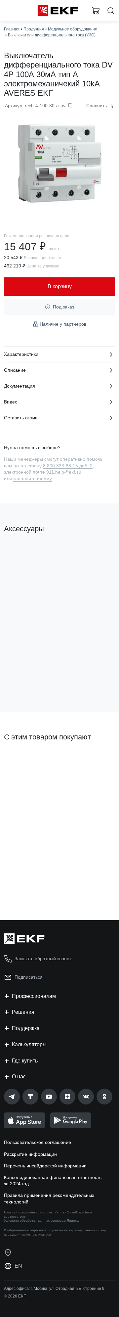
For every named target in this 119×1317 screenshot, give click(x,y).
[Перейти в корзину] (96, 10)
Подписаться (30, 888)
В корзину (29, 679)
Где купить (25, 1060)
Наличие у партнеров (63, 324)
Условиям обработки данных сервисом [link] (35, 1220)
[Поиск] (110, 11)
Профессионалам (34, 996)
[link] (12, 1097)
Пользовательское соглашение (37, 1142)
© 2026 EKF (15, 1296)
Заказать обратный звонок (43, 958)
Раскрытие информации (30, 1154)
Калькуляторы (29, 1044)
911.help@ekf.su (63, 472)
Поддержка (26, 1028)
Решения (23, 1012)
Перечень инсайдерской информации (45, 1165)
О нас (19, 1076)
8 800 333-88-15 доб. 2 (68, 465)
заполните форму (32, 478)
